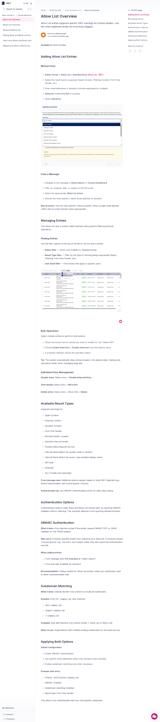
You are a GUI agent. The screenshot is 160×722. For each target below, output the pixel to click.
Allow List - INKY (95, 74)
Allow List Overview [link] (92, 10)
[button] (154, 716)
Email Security (8, 15)
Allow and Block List (73, 10)
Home (43, 10)
